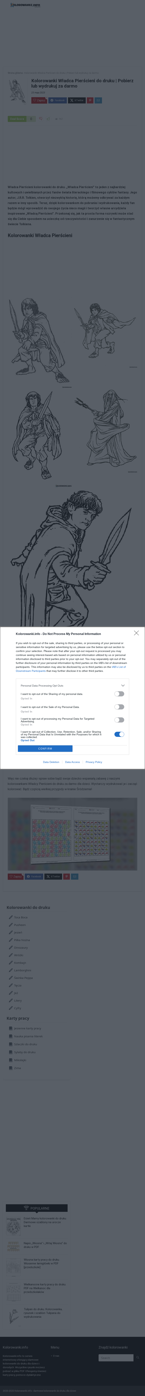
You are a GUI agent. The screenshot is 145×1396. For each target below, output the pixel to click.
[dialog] (72, 698)
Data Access (72, 762)
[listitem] (72, 686)
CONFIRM (45, 748)
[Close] (137, 634)
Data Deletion (51, 762)
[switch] (119, 693)
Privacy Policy (94, 762)
